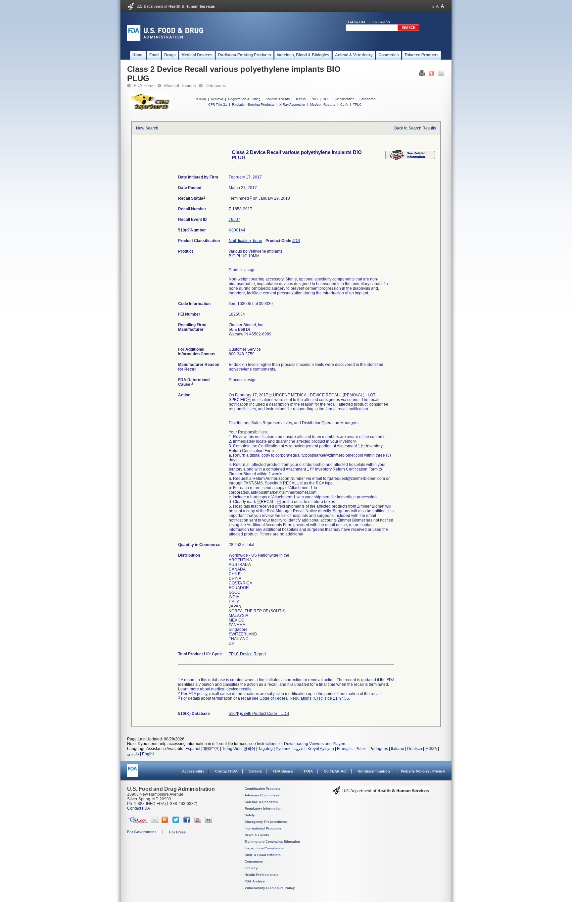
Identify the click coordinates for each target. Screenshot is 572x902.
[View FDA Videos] (198, 821)
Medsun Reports (322, 104)
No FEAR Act (335, 771)
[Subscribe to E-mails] (155, 821)
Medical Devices (180, 85)
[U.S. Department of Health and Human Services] (171, 8)
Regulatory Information (263, 808)
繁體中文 (211, 748)
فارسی (133, 754)
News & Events (257, 835)
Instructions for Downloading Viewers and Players (301, 743)
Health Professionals (261, 875)
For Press (177, 832)
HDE (326, 99)
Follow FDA (356, 22)
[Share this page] (431, 75)
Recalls (300, 99)
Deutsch (414, 748)
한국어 (249, 748)
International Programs (263, 828)
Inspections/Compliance (264, 848)
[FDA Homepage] (132, 773)
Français (345, 748)
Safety (250, 815)
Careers (255, 771)
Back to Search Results (415, 128)
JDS (296, 240)
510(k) (201, 99)
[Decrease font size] (433, 6)
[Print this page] (422, 75)
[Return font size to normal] (437, 6)
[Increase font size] (442, 6)
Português (378, 748)
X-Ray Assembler (292, 104)
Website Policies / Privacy (423, 771)
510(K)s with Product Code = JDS (259, 713)
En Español (382, 22)
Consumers (254, 861)
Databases (216, 85)
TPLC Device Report (247, 654)
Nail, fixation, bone (245, 240)
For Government (141, 832)
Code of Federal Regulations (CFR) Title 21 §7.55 (304, 698)
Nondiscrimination (374, 771)
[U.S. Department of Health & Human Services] (380, 792)
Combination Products (262, 788)
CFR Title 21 (217, 104)
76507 (234, 219)
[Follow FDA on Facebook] (187, 821)
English (149, 754)
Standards (367, 99)
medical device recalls (231, 689)
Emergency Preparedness (266, 822)
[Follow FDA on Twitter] (176, 821)
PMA (314, 99)
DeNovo (217, 99)
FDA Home (144, 85)
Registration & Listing (244, 99)
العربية (299, 748)
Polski (361, 748)
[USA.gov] (138, 821)
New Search (147, 128)
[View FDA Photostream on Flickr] (209, 821)
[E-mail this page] (441, 75)
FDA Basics (283, 771)
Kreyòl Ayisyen (321, 748)
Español (192, 748)
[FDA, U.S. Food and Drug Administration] (165, 39)
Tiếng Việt (231, 748)
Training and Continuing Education (272, 841)
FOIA (308, 771)
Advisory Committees (262, 795)
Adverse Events (277, 99)
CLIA (344, 104)
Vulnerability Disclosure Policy (270, 888)
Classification (345, 99)
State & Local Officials (263, 855)
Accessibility (193, 771)
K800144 (237, 230)
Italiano (397, 748)
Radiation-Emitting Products (253, 104)
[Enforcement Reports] (410, 159)
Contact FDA (226, 771)
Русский (283, 748)
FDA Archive (255, 881)
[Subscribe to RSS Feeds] (166, 821)
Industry (251, 868)
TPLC (357, 104)
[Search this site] (408, 29)
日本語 (431, 748)
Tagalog (265, 748)
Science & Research (261, 802)
